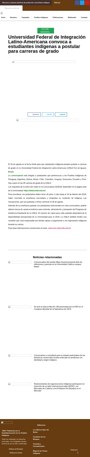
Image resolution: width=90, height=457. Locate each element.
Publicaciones (58, 17)
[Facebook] (77, 2)
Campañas (25, 17)
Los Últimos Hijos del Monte (41, 431)
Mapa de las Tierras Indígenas (40, 452)
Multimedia (72, 17)
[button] (34, 114)
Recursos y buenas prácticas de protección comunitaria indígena (26, 3)
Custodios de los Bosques (39, 438)
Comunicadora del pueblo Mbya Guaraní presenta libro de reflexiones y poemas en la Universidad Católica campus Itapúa (58, 264)
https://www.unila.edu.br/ (34, 191)
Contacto (84, 17)
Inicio (3, 17)
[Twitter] (82, 2)
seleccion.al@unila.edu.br (59, 228)
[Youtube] (87, 2)
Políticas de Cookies (16, 452)
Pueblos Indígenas (41, 17)
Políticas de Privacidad (16, 449)
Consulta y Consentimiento (39, 445)
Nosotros (13, 17)
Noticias (57, 3)
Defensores (41, 425)
